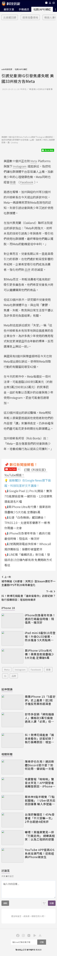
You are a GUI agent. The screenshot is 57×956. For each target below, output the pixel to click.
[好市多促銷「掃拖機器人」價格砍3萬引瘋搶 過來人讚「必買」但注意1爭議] (12, 719)
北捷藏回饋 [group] (9, 17)
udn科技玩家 (6, 69)
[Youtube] (46, 3)
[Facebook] (17, 935)
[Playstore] (34, 935)
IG (5, 675)
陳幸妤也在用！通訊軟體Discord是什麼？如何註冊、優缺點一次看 (39, 765)
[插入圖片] (44, 903)
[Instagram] (23, 935)
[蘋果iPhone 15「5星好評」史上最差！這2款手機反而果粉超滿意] (12, 702)
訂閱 (42, 942)
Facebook (36, 669)
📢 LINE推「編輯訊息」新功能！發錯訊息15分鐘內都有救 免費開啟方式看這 (28, 559)
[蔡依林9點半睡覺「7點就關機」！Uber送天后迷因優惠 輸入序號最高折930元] (12, 802)
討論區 (5, 870)
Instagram (20, 669)
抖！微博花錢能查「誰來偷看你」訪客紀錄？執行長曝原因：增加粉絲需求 (39, 738)
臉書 (48, 669)
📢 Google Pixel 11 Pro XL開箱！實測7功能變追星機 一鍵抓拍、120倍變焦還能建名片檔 (28, 496)
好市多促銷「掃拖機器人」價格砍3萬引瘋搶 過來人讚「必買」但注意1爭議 (39, 717)
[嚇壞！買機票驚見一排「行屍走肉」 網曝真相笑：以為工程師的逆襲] (12, 837)
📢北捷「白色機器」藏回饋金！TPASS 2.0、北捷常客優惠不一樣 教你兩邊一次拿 (27, 522)
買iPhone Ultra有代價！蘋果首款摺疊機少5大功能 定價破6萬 (39, 654)
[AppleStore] (40, 935)
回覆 (52, 903)
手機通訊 (24, 9)
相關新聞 (7, 754)
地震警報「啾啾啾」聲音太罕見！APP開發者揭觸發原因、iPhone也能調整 (40, 782)
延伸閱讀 (7, 689)
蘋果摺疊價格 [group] (30, 17)
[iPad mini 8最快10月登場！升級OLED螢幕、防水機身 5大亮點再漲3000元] (12, 638)
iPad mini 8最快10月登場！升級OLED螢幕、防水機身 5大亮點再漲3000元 (40, 636)
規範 (5, 903)
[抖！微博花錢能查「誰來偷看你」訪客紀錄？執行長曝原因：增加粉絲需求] (12, 740)
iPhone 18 (8, 608)
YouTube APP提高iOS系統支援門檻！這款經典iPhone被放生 (40, 853)
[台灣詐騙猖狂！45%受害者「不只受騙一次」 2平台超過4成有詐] (12, 820)
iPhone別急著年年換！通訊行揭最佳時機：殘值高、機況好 (40, 618)
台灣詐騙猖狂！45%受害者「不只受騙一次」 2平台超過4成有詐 (40, 818)
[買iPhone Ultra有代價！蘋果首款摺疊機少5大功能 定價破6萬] (12, 656)
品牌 (14, 675)
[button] (50, 3)
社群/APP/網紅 (42, 9)
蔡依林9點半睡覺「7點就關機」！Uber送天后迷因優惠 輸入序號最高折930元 (40, 800)
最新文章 (9, 9)
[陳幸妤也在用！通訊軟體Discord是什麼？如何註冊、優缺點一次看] (12, 767)
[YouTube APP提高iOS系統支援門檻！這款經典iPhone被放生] (12, 855)
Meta (7, 669)
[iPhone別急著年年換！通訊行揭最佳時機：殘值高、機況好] (12, 620)
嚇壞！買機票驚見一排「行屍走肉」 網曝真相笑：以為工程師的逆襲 (40, 835)
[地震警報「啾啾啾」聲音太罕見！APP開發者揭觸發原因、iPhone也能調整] (12, 784)
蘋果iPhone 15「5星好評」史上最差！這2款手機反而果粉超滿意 (40, 700)
